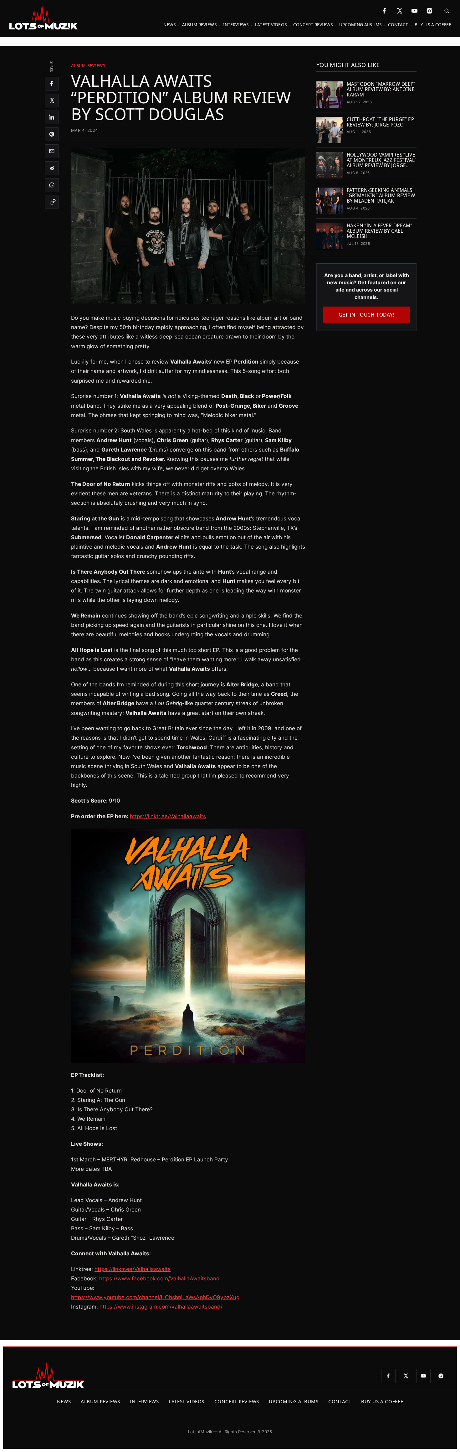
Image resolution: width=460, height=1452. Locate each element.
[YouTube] (414, 10)
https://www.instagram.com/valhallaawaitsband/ (161, 1306)
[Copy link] (52, 202)
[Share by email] (52, 151)
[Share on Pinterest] (52, 134)
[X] (399, 10)
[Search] (445, 10)
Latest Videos (271, 25)
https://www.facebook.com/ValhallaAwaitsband (159, 1278)
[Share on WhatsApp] (52, 185)
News (169, 25)
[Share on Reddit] (52, 168)
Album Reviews (199, 25)
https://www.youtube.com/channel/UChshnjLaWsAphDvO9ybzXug (155, 1297)
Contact (398, 25)
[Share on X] (52, 100)
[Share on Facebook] (52, 83)
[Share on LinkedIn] (52, 117)
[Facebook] (384, 10)
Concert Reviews (313, 25)
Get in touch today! (366, 314)
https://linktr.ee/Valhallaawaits (168, 816)
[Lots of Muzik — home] (43, 17)
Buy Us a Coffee (433, 25)
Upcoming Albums (360, 25)
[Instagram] (429, 10)
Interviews (235, 25)
